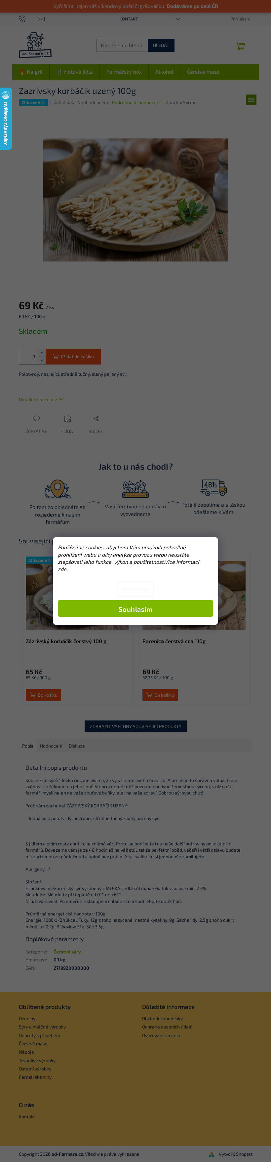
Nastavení (135, 589)
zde (62, 569)
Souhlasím (136, 609)
